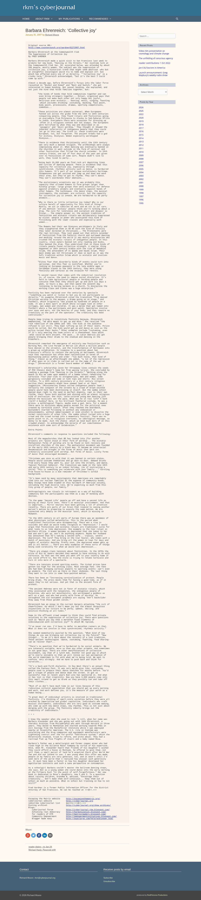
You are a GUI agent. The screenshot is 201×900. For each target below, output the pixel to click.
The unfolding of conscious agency (156, 58)
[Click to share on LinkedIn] (44, 835)
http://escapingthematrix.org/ (83, 799)
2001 (141, 182)
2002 (141, 179)
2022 (141, 114)
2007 (141, 162)
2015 (141, 134)
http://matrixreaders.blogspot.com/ (86, 814)
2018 (141, 124)
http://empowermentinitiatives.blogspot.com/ (91, 816)
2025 (141, 110)
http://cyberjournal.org (79, 801)
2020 (141, 117)
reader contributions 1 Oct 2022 (154, 63)
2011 (141, 148)
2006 (141, 165)
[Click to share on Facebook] (39, 835)
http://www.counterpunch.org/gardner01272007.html (56, 48)
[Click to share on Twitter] (33, 835)
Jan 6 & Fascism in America (152, 67)
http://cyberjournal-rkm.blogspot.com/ (88, 810)
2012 (141, 145)
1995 (141, 203)
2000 (141, 186)
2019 (141, 121)
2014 (141, 138)
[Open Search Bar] (177, 19)
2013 (141, 141)
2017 (141, 128)
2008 (141, 158)
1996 (141, 199)
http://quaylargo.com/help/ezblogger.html (89, 819)
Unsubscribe (109, 881)
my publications (69, 19)
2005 (141, 169)
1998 (141, 192)
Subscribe (108, 878)
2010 (141, 152)
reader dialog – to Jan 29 (40, 847)
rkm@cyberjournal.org (45, 878)
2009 (141, 155)
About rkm (42, 19)
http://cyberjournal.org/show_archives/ (88, 805)
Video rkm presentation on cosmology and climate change (154, 52)
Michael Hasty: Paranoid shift (42, 850)
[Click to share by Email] (50, 835)
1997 (141, 196)
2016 (141, 131)
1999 (141, 189)
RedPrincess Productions (157, 895)
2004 (141, 172)
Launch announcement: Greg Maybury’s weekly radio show (153, 74)
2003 (141, 175)
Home (26, 19)
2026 (141, 107)
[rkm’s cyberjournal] (49, 7)
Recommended (98, 19)
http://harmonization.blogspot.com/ (86, 812)
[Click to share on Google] (27, 835)
